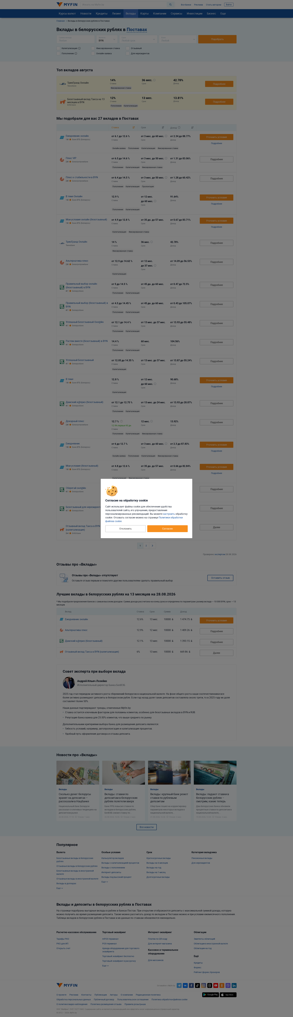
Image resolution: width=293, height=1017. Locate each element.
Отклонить (125, 528)
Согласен (167, 528)
